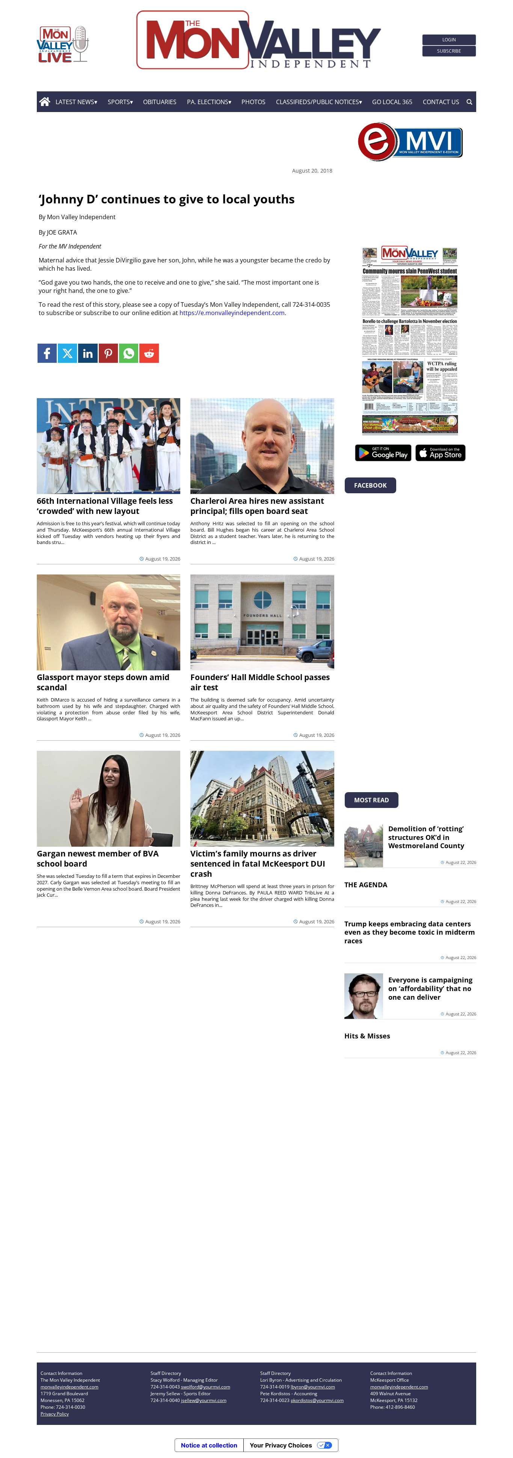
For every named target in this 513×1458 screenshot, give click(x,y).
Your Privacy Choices (281, 1445)
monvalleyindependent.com (69, 1387)
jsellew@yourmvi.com (203, 1400)
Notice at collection (209, 1445)
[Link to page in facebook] (47, 353)
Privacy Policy (55, 1414)
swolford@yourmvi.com (205, 1387)
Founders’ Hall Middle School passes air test (260, 682)
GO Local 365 (392, 102)
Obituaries (160, 102)
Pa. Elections (207, 102)
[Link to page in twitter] (67, 353)
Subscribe (449, 51)
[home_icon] (44, 102)
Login (449, 39)
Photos (253, 102)
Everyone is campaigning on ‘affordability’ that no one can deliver (430, 988)
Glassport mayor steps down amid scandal (103, 682)
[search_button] (469, 102)
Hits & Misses (367, 1035)
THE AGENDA (365, 884)
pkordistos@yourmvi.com (317, 1400)
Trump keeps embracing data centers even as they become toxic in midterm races (409, 932)
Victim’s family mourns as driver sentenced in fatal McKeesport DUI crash (257, 863)
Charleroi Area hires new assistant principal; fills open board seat (257, 506)
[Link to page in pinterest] (108, 353)
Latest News (75, 102)
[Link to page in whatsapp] (128, 353)
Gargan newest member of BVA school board (97, 858)
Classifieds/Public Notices (317, 102)
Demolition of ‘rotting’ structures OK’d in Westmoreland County (426, 837)
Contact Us (441, 102)
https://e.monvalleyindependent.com (232, 313)
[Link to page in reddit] (148, 353)
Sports (119, 102)
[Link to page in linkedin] (87, 353)
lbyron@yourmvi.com (313, 1387)
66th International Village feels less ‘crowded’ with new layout (105, 506)
